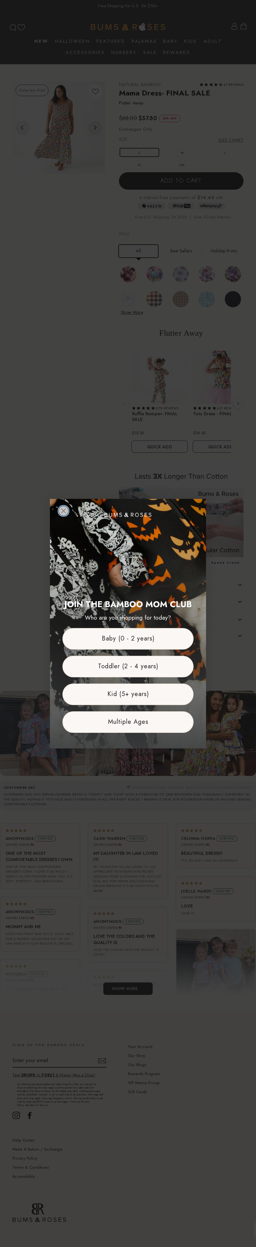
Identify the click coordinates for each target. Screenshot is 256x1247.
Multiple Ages (128, 721)
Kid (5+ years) (128, 694)
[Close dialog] (63, 511)
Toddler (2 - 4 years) (128, 666)
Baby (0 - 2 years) (128, 638)
